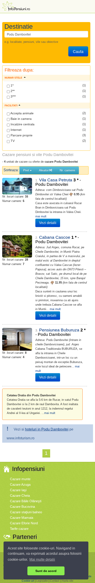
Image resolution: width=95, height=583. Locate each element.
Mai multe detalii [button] (42, 559)
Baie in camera (21, 118)
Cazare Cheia (20, 495)
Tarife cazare (19, 528)
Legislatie (42, 580)
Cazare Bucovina (22, 506)
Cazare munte (20, 479)
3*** (13, 96)
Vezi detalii (47, 223)
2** (12, 91)
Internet (15, 130)
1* (11, 85)
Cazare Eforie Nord (24, 523)
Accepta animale (22, 113)
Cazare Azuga (20, 484)
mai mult (40, 216)
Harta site (67, 580)
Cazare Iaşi (18, 490)
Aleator (44, 170)
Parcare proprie (21, 135)
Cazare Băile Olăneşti (25, 501)
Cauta (78, 51)
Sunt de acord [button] (46, 571)
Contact (54, 580)
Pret (26, 170)
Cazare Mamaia (21, 517)
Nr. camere (67, 170)
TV (12, 141)
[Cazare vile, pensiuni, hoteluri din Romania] (15, 6)
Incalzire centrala (22, 124)
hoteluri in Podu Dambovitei (46, 429)
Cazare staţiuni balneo (26, 512)
